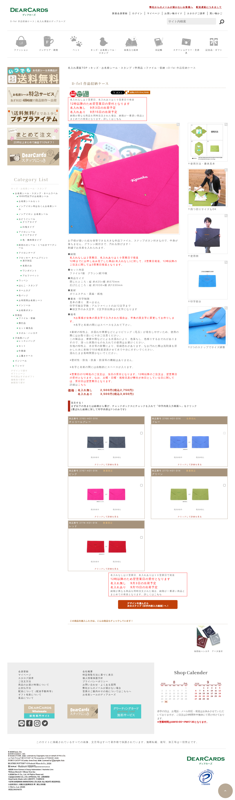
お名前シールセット (29, 201)
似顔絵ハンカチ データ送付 (208, 651)
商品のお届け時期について (33, 684)
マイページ (153, 13)
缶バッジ (23, 295)
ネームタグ (25, 290)
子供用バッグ (22, 338)
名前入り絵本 (131, 50)
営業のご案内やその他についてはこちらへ (107, 691)
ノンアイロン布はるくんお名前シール (38, 207)
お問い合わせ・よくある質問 (99, 684)
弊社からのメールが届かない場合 (102, 688)
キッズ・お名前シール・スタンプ (104, 51)
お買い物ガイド (173, 13)
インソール (25, 305)
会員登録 (23, 671)
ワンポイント (30, 270)
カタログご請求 (196, 13)
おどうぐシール (27, 219)
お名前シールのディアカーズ (99, 694)
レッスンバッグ (27, 341)
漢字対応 (27, 261)
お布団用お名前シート (31, 300)
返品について (26, 697)
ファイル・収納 (155, 67)
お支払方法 (24, 688)
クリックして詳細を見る (107, 464)
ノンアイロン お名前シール (33, 214)
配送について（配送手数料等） (36, 691)
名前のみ (27, 266)
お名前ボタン (26, 310)
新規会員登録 (120, 13)
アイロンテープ (27, 253)
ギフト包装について (29, 694)
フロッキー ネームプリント (33, 258)
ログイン (137, 13)
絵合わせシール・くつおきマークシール (38, 246)
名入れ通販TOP (78, 67)
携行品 (22, 323)
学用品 (139, 67)
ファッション (21, 50)
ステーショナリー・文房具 (186, 51)
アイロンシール (27, 232)
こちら (118, 118)
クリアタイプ (30, 222)
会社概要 (88, 671)
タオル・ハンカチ (28, 333)
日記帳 (158, 50)
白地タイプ (29, 227)
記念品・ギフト (214, 50)
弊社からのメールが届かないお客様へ (171, 7)
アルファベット (31, 275)
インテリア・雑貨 (48, 50)
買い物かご (216, 13)
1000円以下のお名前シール (34, 196)
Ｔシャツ (20, 366)
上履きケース (26, 356)
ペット (76, 50)
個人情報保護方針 (93, 678)
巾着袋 (22, 351)
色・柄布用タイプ (32, 240)
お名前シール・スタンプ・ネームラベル (36, 193)
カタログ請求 (26, 678)
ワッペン (23, 280)
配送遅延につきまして (209, 7)
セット (22, 346)
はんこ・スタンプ (28, 285)
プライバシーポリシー (95, 681)
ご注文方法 (24, 681)
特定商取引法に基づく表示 (98, 674)
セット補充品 (26, 328)
